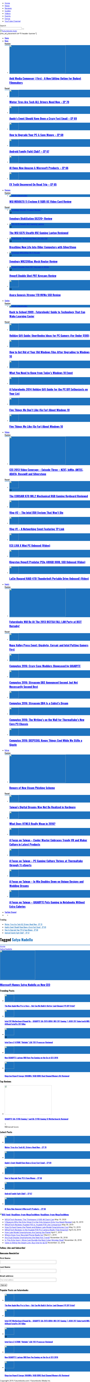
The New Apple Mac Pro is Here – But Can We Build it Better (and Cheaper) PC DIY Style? (40, 1006)
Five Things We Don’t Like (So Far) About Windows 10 (39, 410)
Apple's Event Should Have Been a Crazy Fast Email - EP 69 (25, 927)
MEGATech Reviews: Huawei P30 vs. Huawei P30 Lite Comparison (33, 1224)
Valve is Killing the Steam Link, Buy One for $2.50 (26, 1242)
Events (8, 16)
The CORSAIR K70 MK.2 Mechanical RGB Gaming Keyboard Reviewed (48, 496)
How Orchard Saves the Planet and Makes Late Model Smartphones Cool (37, 1227)
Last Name (5, 1267)
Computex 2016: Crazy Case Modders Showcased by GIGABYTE (45, 666)
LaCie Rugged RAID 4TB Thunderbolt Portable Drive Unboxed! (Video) (49, 578)
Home (7, 3)
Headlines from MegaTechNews (54, 1214)
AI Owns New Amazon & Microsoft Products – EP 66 (38, 168)
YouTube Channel (13, 21)
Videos (8, 13)
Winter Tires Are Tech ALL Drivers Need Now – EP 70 (39, 102)
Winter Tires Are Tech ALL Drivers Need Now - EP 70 (23, 924)
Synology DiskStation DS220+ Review (30, 218)
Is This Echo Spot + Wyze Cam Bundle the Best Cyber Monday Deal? (34, 1240)
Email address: (6, 1276)
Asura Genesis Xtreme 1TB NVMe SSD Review (35, 295)
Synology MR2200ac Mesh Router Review (33, 261)
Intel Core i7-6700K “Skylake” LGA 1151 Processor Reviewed (29, 1042)
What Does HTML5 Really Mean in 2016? (32, 823)
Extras (7, 18)
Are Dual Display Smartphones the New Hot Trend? (27, 1237)
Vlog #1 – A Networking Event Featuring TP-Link (36, 529)
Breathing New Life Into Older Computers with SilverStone (42, 247)
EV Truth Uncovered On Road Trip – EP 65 (33, 184)
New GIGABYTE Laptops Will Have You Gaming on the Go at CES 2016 (31, 1057)
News (7, 5)
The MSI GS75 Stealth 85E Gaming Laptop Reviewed (38, 233)
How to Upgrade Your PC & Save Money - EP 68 (21, 930)
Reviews (8, 8)
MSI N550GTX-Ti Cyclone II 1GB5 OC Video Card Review (40, 201)
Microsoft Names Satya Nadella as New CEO (25, 984)
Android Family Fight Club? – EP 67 (29, 151)
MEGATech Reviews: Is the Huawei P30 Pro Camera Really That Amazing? (36, 1230)
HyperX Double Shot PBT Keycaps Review (32, 275)
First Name (5, 1258)
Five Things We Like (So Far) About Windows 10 (36, 426)
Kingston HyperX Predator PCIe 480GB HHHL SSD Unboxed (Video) (47, 562)
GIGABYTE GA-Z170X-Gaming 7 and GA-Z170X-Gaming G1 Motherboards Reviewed (36, 1119)
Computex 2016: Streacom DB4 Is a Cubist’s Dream (38, 703)
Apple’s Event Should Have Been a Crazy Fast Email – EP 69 (43, 118)
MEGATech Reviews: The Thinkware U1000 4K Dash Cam (29, 1219)
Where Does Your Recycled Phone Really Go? (24, 1235)
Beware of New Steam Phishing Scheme (32, 788)
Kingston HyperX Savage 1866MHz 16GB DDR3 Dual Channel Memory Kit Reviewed (37, 1076)
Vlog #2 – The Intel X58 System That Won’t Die (36, 512)
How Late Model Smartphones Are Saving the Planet (28, 1232)
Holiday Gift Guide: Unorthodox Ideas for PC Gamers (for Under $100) (49, 335)
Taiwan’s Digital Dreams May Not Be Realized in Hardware (42, 807)
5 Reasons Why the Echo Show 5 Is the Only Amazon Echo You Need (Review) (38, 1222)
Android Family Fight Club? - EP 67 (17, 932)
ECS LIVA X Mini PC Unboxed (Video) (29, 545)
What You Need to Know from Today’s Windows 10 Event (41, 373)
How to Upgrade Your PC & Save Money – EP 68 (36, 135)
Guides (8, 11)
